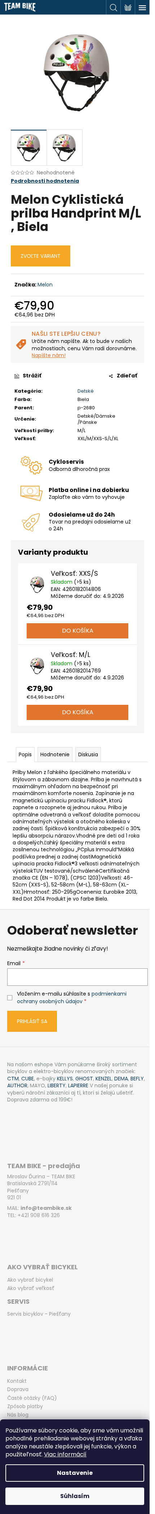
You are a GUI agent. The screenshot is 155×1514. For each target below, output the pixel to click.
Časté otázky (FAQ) (32, 1398)
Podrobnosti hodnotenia (45, 181)
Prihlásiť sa (32, 1021)
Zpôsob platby (25, 1406)
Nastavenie (75, 1473)
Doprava (17, 1389)
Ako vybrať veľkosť (30, 1288)
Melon (45, 284)
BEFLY (137, 1078)
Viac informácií (65, 1454)
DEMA (121, 1078)
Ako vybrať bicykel (30, 1280)
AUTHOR (17, 1085)
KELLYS (65, 1078)
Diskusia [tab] (88, 754)
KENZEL (104, 1078)
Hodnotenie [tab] (55, 754)
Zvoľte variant (41, 256)
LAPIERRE (78, 1085)
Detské (86, 391)
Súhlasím (74, 1496)
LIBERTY (57, 1085)
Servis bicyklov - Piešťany (39, 1314)
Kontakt (17, 1381)
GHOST (84, 1078)
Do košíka (77, 630)
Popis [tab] (25, 754)
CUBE (27, 1078)
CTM (13, 1078)
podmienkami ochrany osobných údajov (72, 997)
